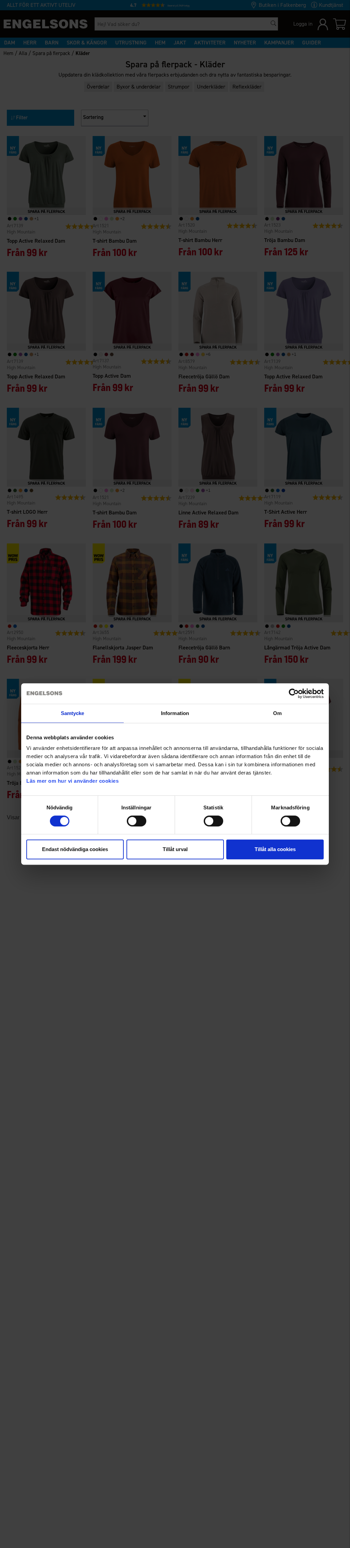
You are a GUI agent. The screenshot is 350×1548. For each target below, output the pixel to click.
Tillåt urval (175, 849)
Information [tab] (175, 713)
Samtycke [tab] (72, 713)
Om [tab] (277, 713)
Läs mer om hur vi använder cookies (72, 781)
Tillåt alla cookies (275, 849)
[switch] (136, 821)
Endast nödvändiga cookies (75, 849)
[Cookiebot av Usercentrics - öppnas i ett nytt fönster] (294, 693)
